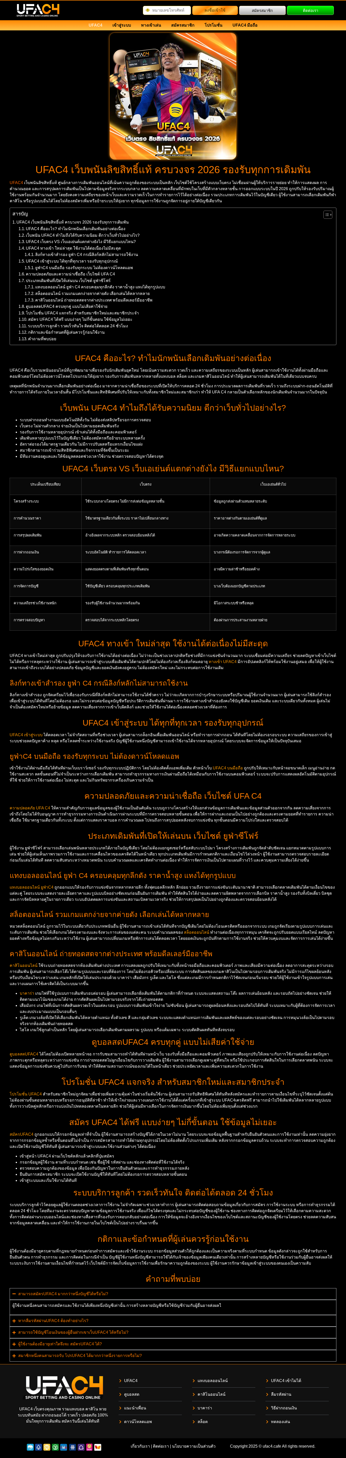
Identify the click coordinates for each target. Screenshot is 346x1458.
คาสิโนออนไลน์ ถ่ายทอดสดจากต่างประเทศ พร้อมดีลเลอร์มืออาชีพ (93, 300)
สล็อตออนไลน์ (196, 932)
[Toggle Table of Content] (325, 214)
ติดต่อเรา (161, 1446)
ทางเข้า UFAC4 (223, 662)
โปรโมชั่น (213, 25)
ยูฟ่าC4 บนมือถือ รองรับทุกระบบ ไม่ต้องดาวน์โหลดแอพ (84, 268)
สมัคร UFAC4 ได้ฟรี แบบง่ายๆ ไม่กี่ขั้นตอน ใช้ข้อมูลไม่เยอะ (80, 319)
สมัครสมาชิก (183, 25)
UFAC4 (95, 25)
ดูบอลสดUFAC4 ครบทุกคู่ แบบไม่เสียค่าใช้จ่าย (66, 306)
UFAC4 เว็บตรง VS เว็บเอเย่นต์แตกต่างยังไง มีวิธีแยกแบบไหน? (81, 241)
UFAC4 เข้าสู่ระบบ (26, 735)
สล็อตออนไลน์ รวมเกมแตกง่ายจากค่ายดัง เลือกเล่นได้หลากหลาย (92, 293)
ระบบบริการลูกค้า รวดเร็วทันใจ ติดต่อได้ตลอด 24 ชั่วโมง (78, 326)
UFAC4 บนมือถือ (228, 768)
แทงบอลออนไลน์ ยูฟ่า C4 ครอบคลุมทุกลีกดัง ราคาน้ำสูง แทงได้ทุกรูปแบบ (100, 287)
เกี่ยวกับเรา (140, 1446)
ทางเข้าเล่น (151, 25)
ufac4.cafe (272, 1446)
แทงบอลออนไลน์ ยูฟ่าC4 (31, 887)
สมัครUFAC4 (21, 1134)
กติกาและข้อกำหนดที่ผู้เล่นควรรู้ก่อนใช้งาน (66, 332)
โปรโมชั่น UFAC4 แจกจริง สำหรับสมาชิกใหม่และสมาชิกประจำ (82, 313)
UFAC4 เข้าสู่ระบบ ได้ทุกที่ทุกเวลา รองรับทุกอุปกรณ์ (72, 261)
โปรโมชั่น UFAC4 (26, 1094)
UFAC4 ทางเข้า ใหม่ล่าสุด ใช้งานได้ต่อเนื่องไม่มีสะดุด (73, 248)
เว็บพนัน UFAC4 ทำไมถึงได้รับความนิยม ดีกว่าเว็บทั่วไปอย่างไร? (83, 235)
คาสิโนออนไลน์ (23, 965)
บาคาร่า (27, 993)
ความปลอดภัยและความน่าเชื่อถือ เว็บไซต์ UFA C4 (70, 274)
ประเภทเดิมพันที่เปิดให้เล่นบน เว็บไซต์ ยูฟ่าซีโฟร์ (68, 280)
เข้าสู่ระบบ (121, 25)
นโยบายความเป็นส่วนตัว (194, 1446)
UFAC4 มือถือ (245, 25)
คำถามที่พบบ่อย (42, 339)
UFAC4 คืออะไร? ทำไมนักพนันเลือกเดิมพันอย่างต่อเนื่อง (75, 229)
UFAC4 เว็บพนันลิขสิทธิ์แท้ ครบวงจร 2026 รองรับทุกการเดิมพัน (72, 222)
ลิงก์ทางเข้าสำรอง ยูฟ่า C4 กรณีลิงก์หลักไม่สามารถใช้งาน (86, 254)
